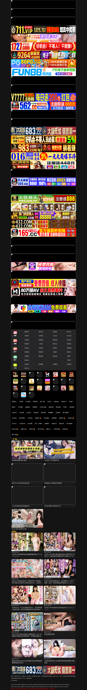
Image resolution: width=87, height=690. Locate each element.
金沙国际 (30, 423)
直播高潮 (51, 407)
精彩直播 (58, 407)
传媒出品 (26, 360)
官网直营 (35, 401)
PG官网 (21, 401)
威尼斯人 (14, 401)
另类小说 (26, 368)
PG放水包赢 (43, 407)
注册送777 (64, 401)
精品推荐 (26, 331)
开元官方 (14, 423)
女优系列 (41, 348)
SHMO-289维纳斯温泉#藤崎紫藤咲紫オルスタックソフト (27, 555)
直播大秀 (61, 423)
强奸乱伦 (41, 331)
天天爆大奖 (22, 423)
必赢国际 (27, 407)
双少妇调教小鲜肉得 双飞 (52, 506)
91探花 (41, 344)
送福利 (71, 401)
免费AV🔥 (65, 429)
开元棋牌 (28, 401)
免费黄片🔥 (62, 418)
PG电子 (49, 401)
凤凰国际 (35, 407)
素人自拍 (69, 335)
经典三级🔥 (15, 429)
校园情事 (41, 364)
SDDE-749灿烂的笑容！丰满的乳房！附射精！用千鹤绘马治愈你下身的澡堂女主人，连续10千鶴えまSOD (27, 583)
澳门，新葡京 (38, 423)
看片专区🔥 (41, 429)
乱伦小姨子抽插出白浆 (19, 529)
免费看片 (47, 423)
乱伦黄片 (28, 412)
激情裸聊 (54, 418)
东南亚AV (69, 340)
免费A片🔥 (24, 429)
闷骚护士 (69, 352)
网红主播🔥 (15, 434)
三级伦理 (26, 335)
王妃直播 (21, 412)
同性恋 (69, 360)
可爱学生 (55, 348)
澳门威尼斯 (69, 423)
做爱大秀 (54, 423)
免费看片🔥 (38, 418)
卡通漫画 (26, 356)
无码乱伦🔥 (71, 418)
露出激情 (41, 356)
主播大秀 (14, 412)
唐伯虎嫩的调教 (49, 634)
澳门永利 (42, 401)
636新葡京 (46, 418)
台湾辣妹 (26, 340)
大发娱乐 (14, 418)
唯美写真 (55, 356)
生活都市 (26, 364)
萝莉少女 (69, 331)
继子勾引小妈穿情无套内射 (20, 483)
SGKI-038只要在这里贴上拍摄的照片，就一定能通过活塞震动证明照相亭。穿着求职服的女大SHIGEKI (27, 636)
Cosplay (55, 335)
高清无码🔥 (57, 429)
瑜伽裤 (55, 352)
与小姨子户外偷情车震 (51, 460)
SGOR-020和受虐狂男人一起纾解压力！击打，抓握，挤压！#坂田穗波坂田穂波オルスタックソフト (59, 583)
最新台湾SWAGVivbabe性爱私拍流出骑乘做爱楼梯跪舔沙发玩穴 (27, 662)
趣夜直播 (43, 412)
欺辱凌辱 (26, 344)
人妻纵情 (55, 364)
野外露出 (69, 344)
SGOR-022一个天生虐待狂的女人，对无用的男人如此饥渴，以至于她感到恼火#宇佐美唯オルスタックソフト (27, 609)
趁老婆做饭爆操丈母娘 (19, 460)
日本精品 (41, 335)
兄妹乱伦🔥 (32, 429)
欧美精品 (55, 331)
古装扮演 (26, 348)
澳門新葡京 (22, 418)
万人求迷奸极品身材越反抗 (20, 506)
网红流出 (55, 344)
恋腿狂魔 (69, 348)
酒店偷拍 (72, 407)
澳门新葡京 (66, 412)
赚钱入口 (48, 429)
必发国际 (58, 412)
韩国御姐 (41, 340)
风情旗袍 (26, 352)
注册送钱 (56, 401)
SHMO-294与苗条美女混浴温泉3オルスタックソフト (59, 608)
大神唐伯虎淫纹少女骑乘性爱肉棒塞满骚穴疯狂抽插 (59, 662)
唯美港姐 (55, 340)
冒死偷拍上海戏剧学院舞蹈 (53, 483)
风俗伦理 (69, 364)
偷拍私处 (36, 412)
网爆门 (69, 356)
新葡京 (13, 407)
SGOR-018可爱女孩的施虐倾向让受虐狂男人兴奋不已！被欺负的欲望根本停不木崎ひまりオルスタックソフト (59, 556)
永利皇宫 (30, 418)
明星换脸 (41, 352)
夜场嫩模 (50, 412)
